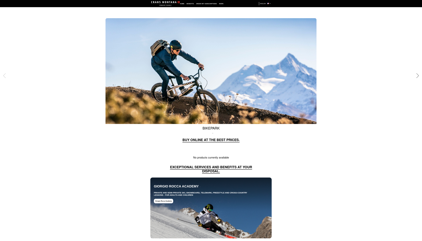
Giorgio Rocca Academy (163, 201)
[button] (4, 75)
